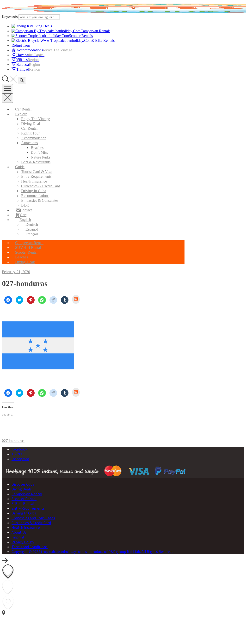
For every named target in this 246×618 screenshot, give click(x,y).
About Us (19, 532)
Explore (21, 114)
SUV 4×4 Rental (28, 247)
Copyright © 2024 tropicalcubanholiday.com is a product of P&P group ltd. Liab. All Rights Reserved (92, 551)
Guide (20, 167)
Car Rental (23, 109)
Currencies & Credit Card (40, 186)
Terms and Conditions (30, 546)
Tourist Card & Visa (36, 172)
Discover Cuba (23, 484)
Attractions (29, 143)
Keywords (10, 16)
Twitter (18, 454)
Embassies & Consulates (39, 200)
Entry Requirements (36, 176)
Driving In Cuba (33, 191)
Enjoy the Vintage (35, 119)
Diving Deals (31, 124)
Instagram (20, 458)
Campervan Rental (29, 243)
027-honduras (13, 440)
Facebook (19, 449)
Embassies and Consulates (33, 517)
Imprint (18, 537)
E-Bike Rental (23, 503)
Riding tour (30, 133)
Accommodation (33, 138)
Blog (25, 205)
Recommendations (35, 196)
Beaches (37, 148)
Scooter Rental (26, 252)
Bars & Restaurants (35, 162)
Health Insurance (34, 181)
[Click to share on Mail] (76, 299)
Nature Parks (40, 157)
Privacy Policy (23, 541)
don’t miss (39, 152)
